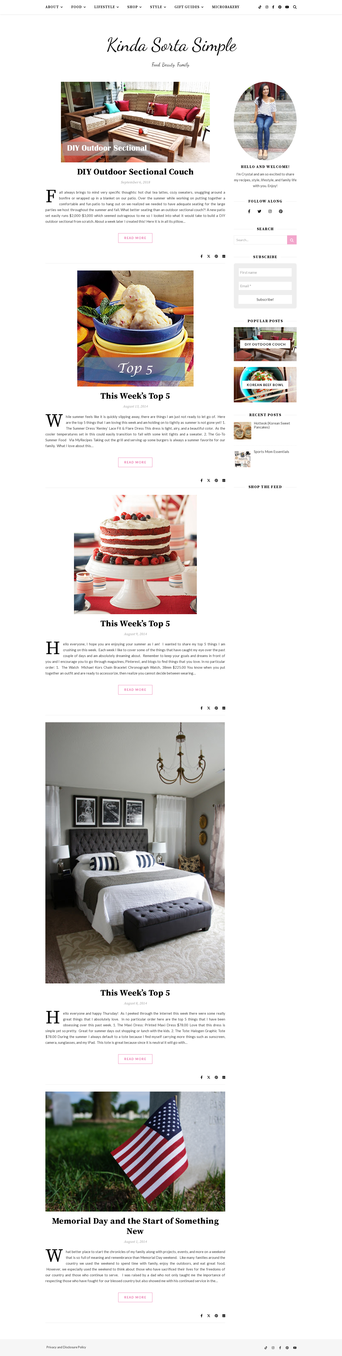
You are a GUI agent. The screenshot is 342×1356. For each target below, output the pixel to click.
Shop (132, 7)
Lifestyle (104, 7)
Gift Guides (187, 7)
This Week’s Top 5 (135, 396)
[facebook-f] (273, 7)
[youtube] (287, 7)
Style (156, 7)
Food (76, 7)
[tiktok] (260, 7)
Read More (135, 238)
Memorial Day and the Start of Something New (135, 1226)
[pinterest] (280, 7)
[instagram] (267, 7)
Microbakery (226, 7)
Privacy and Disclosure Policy (66, 1347)
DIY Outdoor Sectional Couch (135, 172)
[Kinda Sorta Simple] (171, 43)
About (52, 7)
